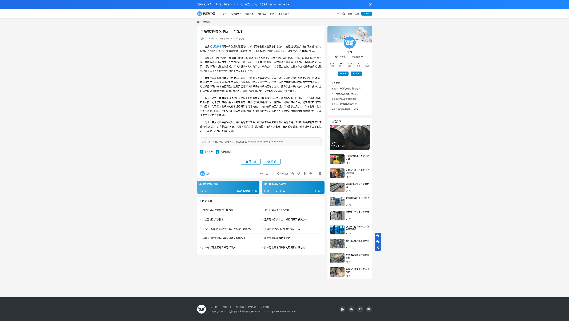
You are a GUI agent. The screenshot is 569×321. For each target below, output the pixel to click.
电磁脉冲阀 (218, 46)
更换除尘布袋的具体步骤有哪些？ (347, 88)
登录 (350, 13)
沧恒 (202, 38)
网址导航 (252, 306)
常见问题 (240, 38)
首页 (224, 13)
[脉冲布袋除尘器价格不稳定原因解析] (337, 229)
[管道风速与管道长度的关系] (337, 187)
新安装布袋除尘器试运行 (357, 198)
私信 (357, 73)
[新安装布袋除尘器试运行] (337, 201)
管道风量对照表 (338, 146)
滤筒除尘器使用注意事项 (357, 212)
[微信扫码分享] (292, 173)
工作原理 (278, 50)
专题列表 (249, 13)
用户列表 (240, 306)
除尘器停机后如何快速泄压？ (344, 99)
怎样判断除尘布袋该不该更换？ (346, 93)
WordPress (291, 311)
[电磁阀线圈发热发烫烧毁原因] (337, 159)
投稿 (368, 13)
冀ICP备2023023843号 (262, 311)
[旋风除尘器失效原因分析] (337, 243)
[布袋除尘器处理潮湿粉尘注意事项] (337, 173)
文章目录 (235, 13)
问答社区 (262, 13)
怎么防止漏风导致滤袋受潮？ (344, 104)
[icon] (342, 309)
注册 (357, 13)
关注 (344, 73)
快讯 (272, 13)
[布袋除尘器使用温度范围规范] (337, 272)
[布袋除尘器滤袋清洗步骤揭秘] (337, 258)
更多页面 (282, 13)
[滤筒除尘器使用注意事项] (337, 215)
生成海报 (283, 173)
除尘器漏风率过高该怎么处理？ (346, 109)
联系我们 (264, 306)
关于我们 (215, 306)
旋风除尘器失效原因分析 (357, 240)
